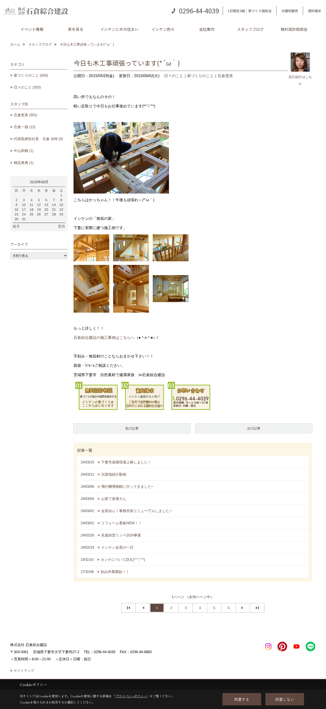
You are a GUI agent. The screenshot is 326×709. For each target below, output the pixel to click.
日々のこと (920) (27, 87)
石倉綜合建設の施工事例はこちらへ (104, 338)
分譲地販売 (289, 10)
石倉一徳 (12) (24, 127)
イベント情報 (32, 29)
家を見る (75, 29)
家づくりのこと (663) (31, 75)
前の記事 (132, 428)
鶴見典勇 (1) (23, 163)
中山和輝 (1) (23, 151)
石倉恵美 (225, 76)
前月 (16, 226)
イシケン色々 (163, 29)
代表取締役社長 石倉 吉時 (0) (38, 139)
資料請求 (314, 10)
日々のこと (173, 76)
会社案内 (206, 29)
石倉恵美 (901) (25, 115)
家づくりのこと (200, 76)
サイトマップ (24, 670)
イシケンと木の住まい (119, 29)
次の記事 (253, 428)
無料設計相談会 (294, 29)
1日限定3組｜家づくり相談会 (250, 10)
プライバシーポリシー (131, 696)
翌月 (61, 226)
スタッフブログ (250, 29)
